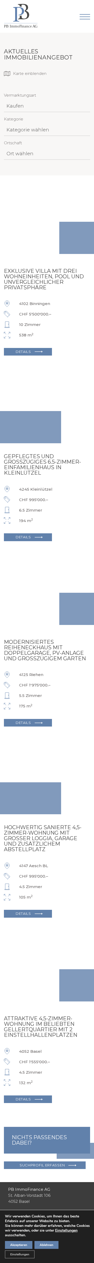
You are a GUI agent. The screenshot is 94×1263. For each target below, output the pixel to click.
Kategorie (13, 119)
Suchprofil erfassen (42, 1165)
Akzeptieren (18, 1245)
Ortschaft (13, 142)
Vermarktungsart (20, 95)
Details (23, 352)
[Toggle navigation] (85, 16)
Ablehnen (46, 1245)
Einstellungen (66, 1230)
